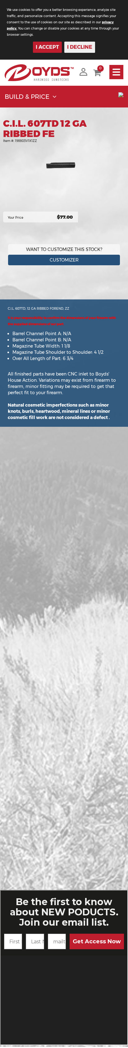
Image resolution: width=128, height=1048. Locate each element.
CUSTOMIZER (64, 260)
